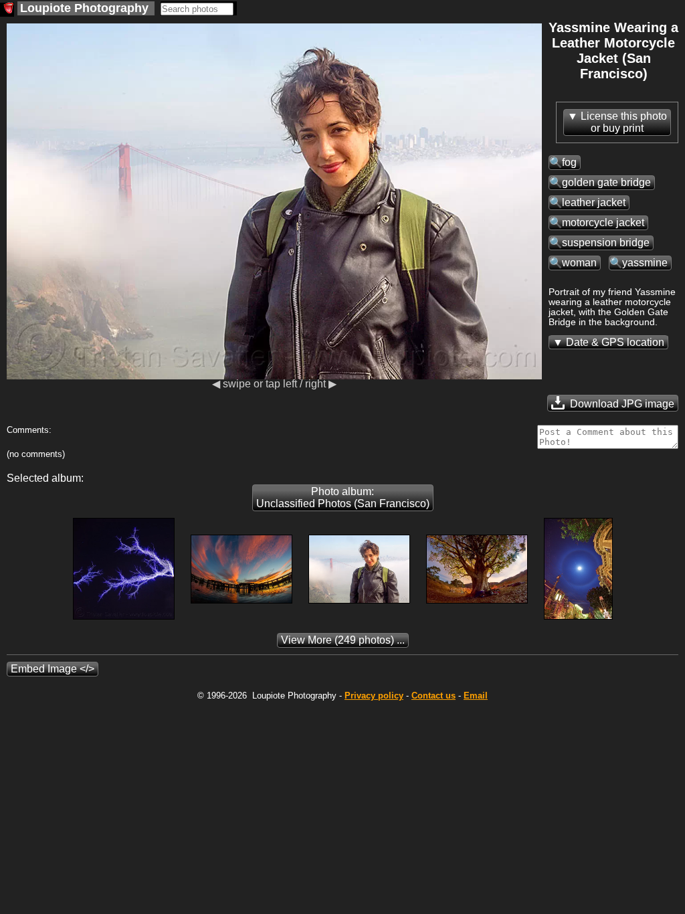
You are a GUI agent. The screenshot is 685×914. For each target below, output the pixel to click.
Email (476, 696)
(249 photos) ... (343, 640)
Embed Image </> (52, 668)
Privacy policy (374, 696)
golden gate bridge (606, 182)
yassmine (645, 262)
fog (569, 162)
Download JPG (620, 403)
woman (579, 262)
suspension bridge (606, 242)
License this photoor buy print (624, 122)
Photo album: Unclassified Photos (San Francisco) (342, 497)
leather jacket (593, 202)
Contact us (433, 696)
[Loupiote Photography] (7, 10)
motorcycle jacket (603, 222)
